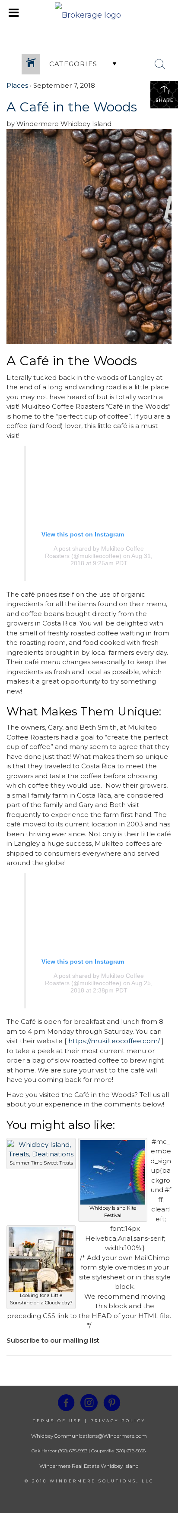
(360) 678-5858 (130, 1451)
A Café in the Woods (71, 107)
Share (164, 100)
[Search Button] (160, 64)
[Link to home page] (89, 13)
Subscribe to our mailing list (52, 1340)
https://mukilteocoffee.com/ (114, 1041)
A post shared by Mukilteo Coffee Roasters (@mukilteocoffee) (94, 552)
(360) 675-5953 (72, 1451)
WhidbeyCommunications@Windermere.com (89, 1436)
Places (17, 85)
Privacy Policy (118, 1420)
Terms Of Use (57, 1420)
